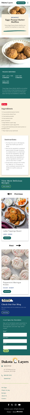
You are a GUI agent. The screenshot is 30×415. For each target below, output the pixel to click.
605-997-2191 (8, 375)
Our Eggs (4, 387)
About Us (4, 395)
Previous (18, 194)
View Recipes (6, 186)
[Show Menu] (27, 2)
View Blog (5, 312)
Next (11, 245)
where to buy (21, 2)
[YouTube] (19, 405)
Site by (15, 411)
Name (5, 331)
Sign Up (6, 350)
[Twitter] (12, 405)
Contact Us (7, 378)
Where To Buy (6, 390)
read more (7, 238)
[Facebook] (8, 405)
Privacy (9, 411)
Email (5, 343)
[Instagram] (15, 405)
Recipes (4, 393)
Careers (4, 398)
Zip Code (6, 337)
